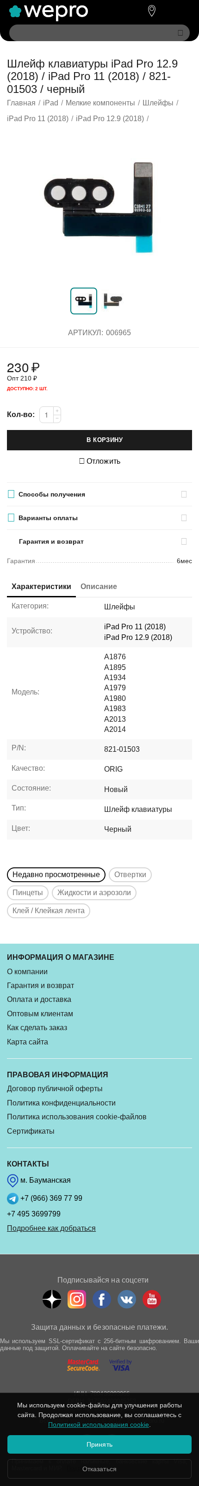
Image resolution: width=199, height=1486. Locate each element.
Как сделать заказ (37, 1028)
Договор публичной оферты (55, 1089)
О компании (27, 972)
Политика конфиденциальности (61, 1103)
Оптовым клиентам (40, 1014)
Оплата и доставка (39, 999)
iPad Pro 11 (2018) (135, 627)
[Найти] (180, 33)
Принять (99, 1444)
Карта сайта (27, 1042)
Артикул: (85, 333)
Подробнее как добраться (51, 1228)
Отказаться (99, 1469)
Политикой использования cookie (98, 1424)
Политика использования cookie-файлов (77, 1117)
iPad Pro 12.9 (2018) (138, 637)
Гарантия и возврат (40, 985)
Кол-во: (21, 414)
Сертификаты (31, 1131)
